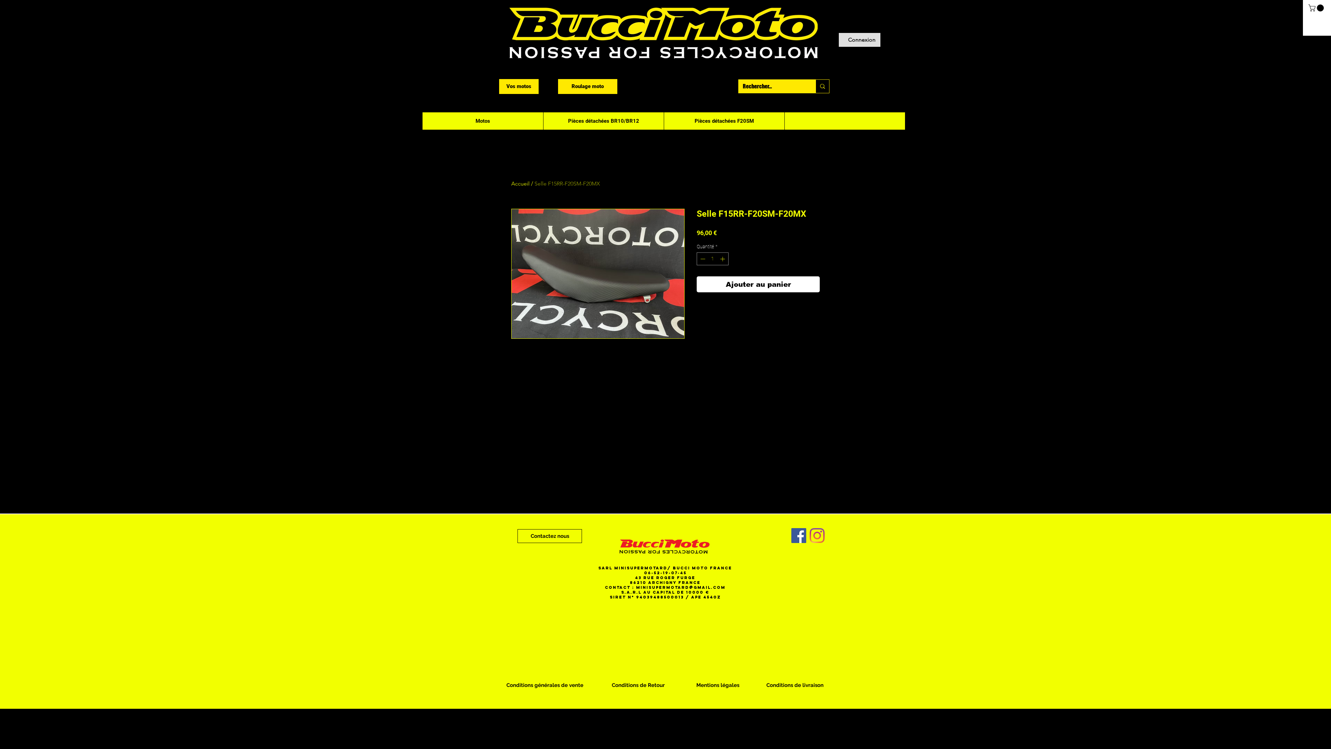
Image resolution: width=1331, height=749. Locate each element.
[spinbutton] (712, 259)
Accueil (520, 183)
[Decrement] (702, 259)
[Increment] (723, 259)
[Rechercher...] (822, 86)
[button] (1316, 8)
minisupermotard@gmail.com (680, 587)
